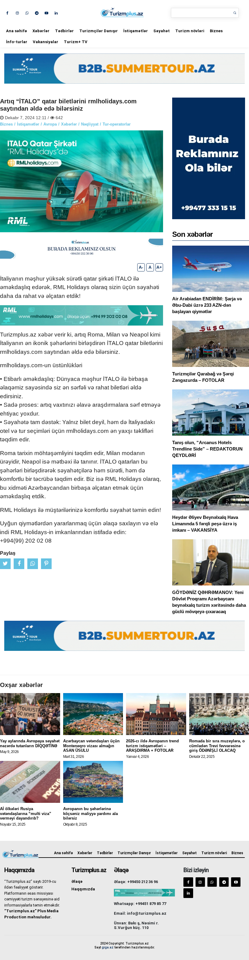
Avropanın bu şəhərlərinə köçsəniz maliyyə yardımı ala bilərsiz (90, 813)
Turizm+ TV (75, 42)
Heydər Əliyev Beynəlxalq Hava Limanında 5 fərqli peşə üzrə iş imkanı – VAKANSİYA (205, 524)
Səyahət (161, 31)
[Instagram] (17, 12)
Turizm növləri (189, 31)
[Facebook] (7, 12)
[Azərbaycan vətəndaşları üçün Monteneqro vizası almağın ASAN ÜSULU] (93, 714)
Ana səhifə (16, 31)
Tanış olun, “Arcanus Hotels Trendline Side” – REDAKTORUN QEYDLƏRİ (207, 449)
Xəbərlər (40, 31)
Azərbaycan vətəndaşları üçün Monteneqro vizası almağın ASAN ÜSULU (91, 746)
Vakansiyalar (45, 42)
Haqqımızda (83, 889)
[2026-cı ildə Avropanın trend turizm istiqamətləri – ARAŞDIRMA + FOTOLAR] (156, 714)
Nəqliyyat (89, 124)
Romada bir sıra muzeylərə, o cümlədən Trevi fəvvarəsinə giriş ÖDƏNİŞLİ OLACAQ (217, 746)
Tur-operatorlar (117, 124)
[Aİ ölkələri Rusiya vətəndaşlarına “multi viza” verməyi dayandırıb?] (30, 782)
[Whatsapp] (27, 12)
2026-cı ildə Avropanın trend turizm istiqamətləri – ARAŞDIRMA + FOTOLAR (152, 746)
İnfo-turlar (16, 42)
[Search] (235, 13)
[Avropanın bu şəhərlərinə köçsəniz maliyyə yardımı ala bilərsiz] (93, 782)
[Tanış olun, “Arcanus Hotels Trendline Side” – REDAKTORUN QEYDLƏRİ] (210, 412)
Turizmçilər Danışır (98, 31)
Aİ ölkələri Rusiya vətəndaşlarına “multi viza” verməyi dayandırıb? (25, 813)
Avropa (50, 124)
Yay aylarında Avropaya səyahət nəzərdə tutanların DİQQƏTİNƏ (30, 743)
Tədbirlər (64, 31)
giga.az (108, 947)
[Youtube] (46, 12)
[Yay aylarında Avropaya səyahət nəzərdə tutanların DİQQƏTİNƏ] (30, 714)
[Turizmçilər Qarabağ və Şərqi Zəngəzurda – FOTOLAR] (210, 344)
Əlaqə (77, 881)
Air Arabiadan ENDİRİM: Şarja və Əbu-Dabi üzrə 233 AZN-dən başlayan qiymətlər (207, 305)
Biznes (216, 31)
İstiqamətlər (135, 31)
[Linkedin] (56, 12)
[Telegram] (36, 12)
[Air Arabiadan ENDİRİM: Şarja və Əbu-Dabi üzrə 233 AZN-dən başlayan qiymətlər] (210, 269)
